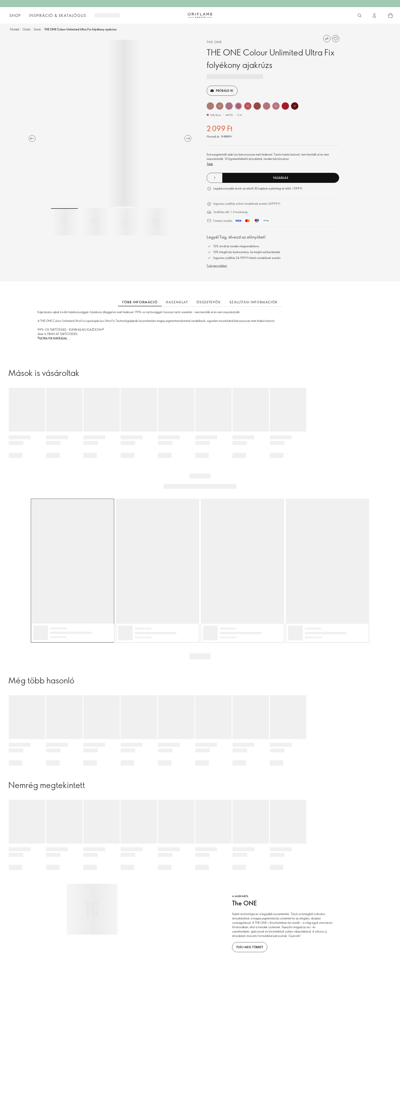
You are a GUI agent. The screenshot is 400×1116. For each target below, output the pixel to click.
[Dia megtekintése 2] (94, 221)
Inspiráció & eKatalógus (57, 15)
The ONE (214, 42)
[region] (110, 123)
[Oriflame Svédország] (200, 15)
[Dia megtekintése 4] (155, 221)
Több (210, 164)
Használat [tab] (177, 302)
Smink (37, 29)
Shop (15, 15)
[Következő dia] (188, 138)
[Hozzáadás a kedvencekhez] (335, 38)
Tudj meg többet (217, 266)
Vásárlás (280, 178)
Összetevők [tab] (208, 302)
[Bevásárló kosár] (390, 15)
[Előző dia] (32, 138)
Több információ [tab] (140, 302)
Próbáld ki (224, 91)
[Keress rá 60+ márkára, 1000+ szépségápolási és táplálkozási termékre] (359, 15)
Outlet (26, 29)
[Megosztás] (326, 38)
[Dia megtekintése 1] (64, 221)
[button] (210, 106)
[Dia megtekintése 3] (125, 221)
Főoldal (14, 29)
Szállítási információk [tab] (253, 302)
